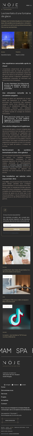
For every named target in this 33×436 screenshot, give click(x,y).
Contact (4, 403)
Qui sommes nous (7, 390)
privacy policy (14, 233)
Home (3, 387)
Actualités (4, 400)
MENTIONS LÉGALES (7, 431)
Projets (3, 397)
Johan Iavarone (14, 433)
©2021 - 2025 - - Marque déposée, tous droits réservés (15, 428)
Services (4, 393)
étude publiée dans (16, 117)
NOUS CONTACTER (10, 420)
